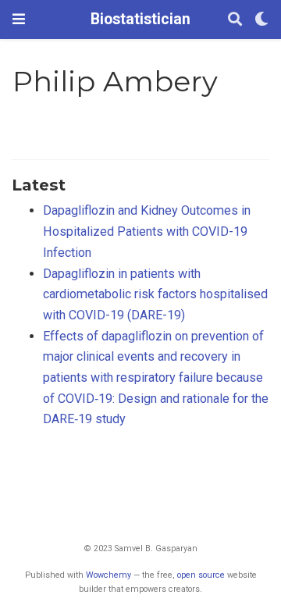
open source (201, 575)
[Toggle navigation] (18, 19)
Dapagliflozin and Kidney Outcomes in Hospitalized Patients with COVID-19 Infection (147, 231)
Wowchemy (108, 575)
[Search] (235, 20)
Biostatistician (140, 19)
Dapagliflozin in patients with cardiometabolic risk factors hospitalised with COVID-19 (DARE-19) (155, 294)
